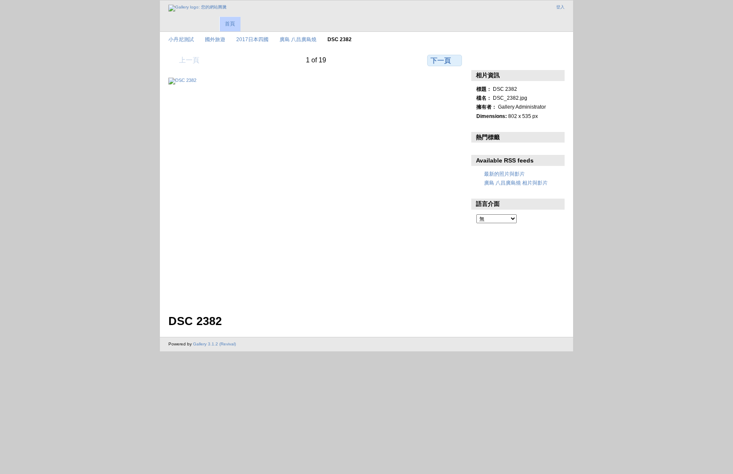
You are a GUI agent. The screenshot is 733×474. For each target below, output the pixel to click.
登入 (560, 7)
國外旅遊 (215, 39)
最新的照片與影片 (504, 174)
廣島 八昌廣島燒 (298, 39)
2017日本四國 (252, 39)
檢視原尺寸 (481, 59)
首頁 (230, 24)
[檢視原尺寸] (316, 191)
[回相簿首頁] (197, 8)
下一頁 (441, 60)
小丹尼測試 (181, 39)
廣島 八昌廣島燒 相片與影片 (516, 182)
